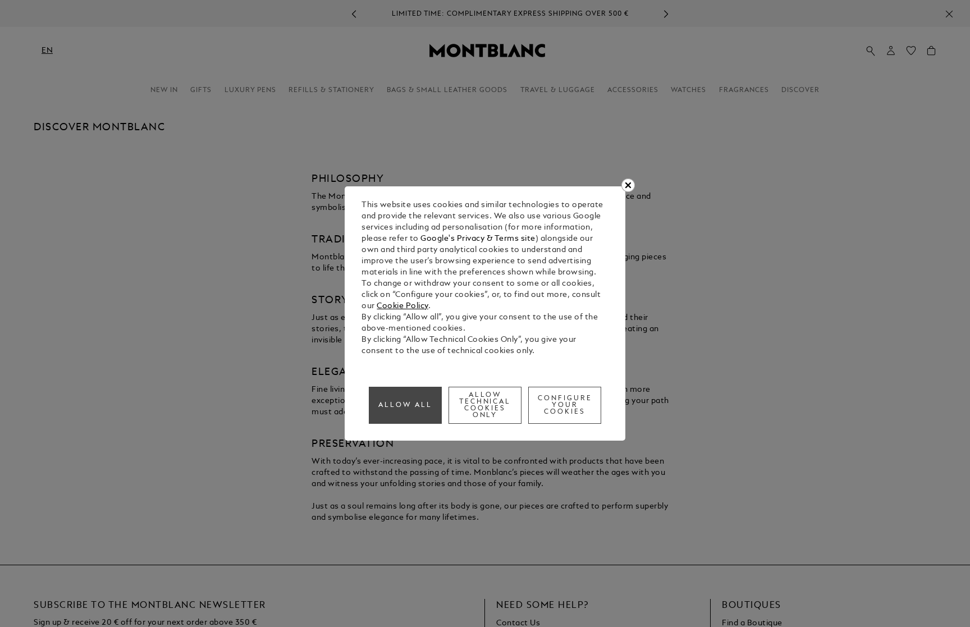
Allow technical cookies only (485, 405)
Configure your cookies (565, 405)
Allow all (405, 405)
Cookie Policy (402, 306)
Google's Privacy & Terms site (478, 238)
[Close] (628, 185)
